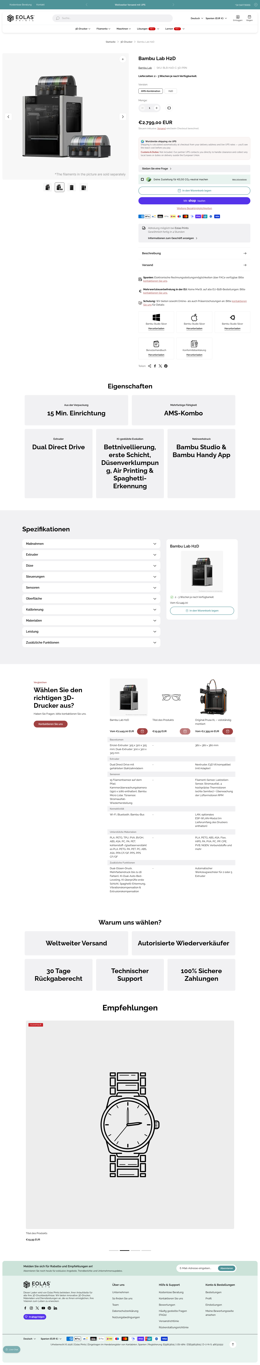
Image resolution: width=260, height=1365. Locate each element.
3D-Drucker (126, 42)
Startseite (111, 42)
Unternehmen (120, 1292)
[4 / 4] (83, 187)
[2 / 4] (59, 187)
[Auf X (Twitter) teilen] (160, 366)
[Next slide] (173, 4)
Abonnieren (226, 1268)
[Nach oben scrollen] (233, 1344)
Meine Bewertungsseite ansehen (220, 1312)
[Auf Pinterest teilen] (166, 366)
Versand (161, 128)
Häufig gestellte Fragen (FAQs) (173, 1312)
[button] (114, 1250)
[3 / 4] (71, 187)
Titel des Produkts (36, 1233)
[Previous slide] (86, 4)
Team (115, 1304)
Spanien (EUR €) (214, 18)
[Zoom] (122, 59)
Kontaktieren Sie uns (51, 723)
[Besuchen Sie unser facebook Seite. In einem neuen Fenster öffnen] (25, 1308)
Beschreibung (151, 253)
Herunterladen (156, 328)
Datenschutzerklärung (125, 1310)
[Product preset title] (130, 1125)
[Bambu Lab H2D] (129, 697)
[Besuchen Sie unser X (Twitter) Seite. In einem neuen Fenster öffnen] (37, 1308)
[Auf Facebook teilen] (155, 366)
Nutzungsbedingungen (126, 1317)
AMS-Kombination (150, 91)
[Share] (149, 366)
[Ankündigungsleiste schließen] (256, 4)
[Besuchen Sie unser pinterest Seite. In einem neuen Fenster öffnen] (49, 1308)
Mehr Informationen (239, 179)
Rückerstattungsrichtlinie (174, 1327)
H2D (171, 91)
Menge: (142, 100)
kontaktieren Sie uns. (155, 292)
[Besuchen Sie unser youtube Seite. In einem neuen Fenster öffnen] (43, 1308)
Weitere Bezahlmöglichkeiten (194, 208)
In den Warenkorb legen (204, 610)
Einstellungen (214, 1304)
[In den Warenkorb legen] (142, 731)
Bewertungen (167, 1304)
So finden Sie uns (122, 1298)
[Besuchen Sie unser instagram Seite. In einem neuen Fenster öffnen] (31, 1308)
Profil (209, 1298)
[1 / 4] (47, 187)
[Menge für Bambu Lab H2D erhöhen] (156, 108)
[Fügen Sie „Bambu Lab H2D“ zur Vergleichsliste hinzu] (169, 108)
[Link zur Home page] (37, 1285)
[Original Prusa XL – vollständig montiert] (214, 697)
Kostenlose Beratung (21, 4)
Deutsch (195, 18)
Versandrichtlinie (169, 1321)
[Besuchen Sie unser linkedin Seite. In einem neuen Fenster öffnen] (55, 1308)
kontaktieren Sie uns (155, 280)
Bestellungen (213, 1292)
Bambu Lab (145, 67)
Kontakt (40, 4)
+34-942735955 (242, 4)
